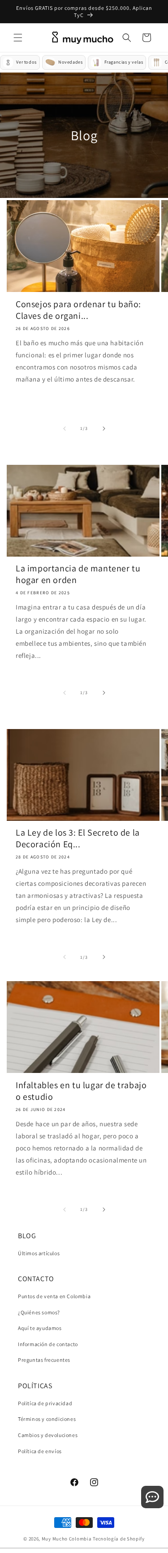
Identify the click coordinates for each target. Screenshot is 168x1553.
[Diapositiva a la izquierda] (64, 428)
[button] (18, 37)
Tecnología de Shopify (119, 1539)
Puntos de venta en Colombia (54, 1296)
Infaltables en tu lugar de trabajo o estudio (81, 1091)
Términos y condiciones (47, 1419)
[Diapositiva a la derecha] (104, 428)
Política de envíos (40, 1451)
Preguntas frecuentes (44, 1359)
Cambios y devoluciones (48, 1435)
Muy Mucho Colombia (67, 1539)
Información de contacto (48, 1344)
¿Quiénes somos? (39, 1312)
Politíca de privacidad (45, 1403)
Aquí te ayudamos (40, 1328)
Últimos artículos (39, 1253)
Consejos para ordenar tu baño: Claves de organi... (78, 310)
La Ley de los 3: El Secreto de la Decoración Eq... (78, 838)
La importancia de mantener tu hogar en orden (78, 574)
